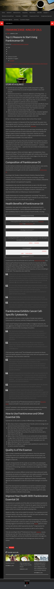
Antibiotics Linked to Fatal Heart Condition (24, 63)
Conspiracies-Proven (34, 16)
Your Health (9, 23)
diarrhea (38, 532)
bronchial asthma (29, 223)
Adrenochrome (16, 12)
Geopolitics (25, 12)
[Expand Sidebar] (2, 23)
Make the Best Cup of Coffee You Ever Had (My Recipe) (26, 564)
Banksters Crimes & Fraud (8, 16)
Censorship (18, 16)
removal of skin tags (39, 260)
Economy (16, 19)
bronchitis (37, 243)
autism (36, 523)
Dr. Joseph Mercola (16, 44)
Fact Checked (24, 44)
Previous (8, 63)
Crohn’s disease (28, 253)
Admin (8, 33)
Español (12, 60)
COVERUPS (25, 16)
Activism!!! (9, 12)
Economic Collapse (24, 19)
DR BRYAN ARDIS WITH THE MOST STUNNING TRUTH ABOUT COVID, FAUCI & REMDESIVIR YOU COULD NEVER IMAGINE (40, 566)
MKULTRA (39, 12)
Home (3, 12)
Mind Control (32, 12)
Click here (33, 126)
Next (11, 63)
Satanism (45, 12)
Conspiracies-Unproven (46, 16)
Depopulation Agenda (7, 19)
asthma (30, 243)
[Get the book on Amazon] (25, 586)
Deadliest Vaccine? (10, 563)
